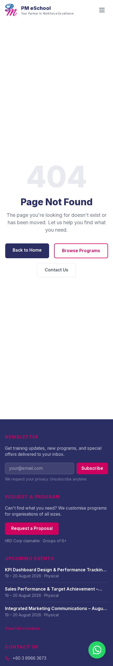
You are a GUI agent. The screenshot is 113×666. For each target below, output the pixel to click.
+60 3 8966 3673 (29, 658)
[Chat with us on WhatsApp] (97, 650)
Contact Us (56, 269)
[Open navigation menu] (102, 10)
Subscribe (92, 468)
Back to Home (27, 250)
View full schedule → (24, 628)
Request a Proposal (32, 528)
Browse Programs (81, 250)
